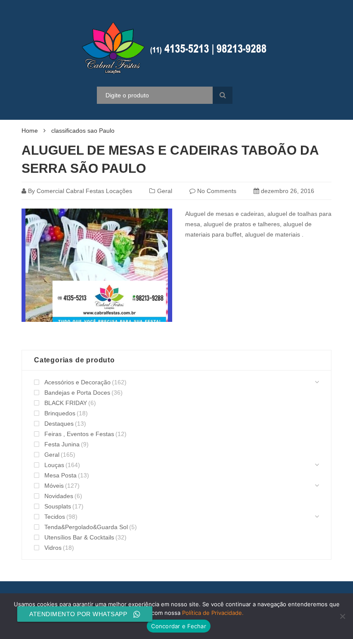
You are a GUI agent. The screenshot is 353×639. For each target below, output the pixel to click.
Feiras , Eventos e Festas (79, 433)
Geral (164, 190)
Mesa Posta (60, 475)
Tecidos (54, 516)
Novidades (58, 495)
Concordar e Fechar (178, 626)
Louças (54, 464)
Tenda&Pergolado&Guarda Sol (86, 527)
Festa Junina (62, 444)
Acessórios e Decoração (77, 382)
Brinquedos (59, 413)
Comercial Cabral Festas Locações (84, 190)
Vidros (53, 547)
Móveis (54, 485)
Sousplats (57, 506)
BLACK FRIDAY (65, 402)
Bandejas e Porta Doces (77, 392)
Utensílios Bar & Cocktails (79, 537)
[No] (342, 616)
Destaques (59, 423)
